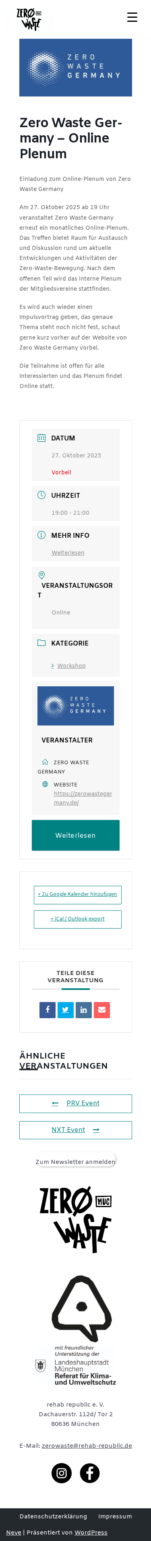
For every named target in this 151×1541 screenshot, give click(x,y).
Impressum (115, 1517)
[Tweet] (66, 1010)
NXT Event (68, 1130)
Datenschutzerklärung (53, 1517)
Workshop (71, 666)
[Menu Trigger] (132, 17)
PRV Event (82, 1103)
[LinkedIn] (84, 1010)
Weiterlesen (68, 553)
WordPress (91, 1533)
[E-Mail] (102, 1010)
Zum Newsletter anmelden (75, 1162)
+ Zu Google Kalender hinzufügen (77, 894)
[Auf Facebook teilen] (47, 1010)
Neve (13, 1533)
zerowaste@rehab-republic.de (87, 1446)
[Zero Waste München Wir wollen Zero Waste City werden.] (30, 19)
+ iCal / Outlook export (78, 919)
